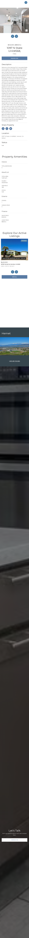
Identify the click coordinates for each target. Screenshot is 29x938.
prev (12, 36)
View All (14, 277)
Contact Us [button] (14, 840)
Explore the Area (15, 361)
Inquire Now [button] (14, 58)
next (16, 36)
